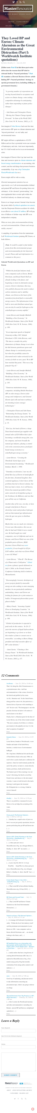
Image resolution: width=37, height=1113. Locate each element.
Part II (13, 67)
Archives (26, 26)
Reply (8, 731)
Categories (23, 21)
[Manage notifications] (32, 1109)
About (11, 21)
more (8, 976)
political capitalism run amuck (24, 205)
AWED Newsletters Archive (22, 1090)
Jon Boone (10, 683)
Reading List (13, 26)
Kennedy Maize (11, 737)
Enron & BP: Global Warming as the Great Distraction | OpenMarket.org (19, 837)
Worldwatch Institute (12, 236)
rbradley (9, 798)
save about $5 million (18, 211)
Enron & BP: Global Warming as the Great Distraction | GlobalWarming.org (19, 857)
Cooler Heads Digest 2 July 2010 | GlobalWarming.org (17, 881)
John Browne (16, 126)
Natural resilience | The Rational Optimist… (20, 916)
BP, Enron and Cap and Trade (15, 897)
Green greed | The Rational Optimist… (18, 815)
